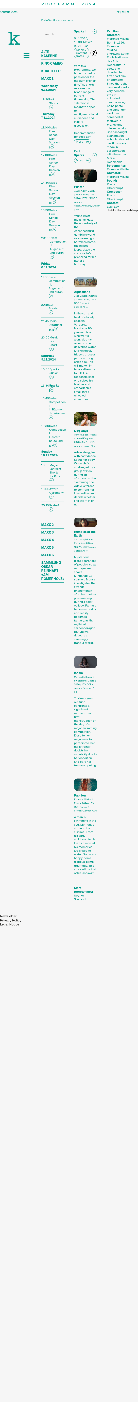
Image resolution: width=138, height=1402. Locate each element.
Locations (66, 20)
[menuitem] (8, 916)
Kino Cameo (52, 63)
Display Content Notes (81, 53)
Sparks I (79, 895)
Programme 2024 (69, 4)
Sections (54, 20)
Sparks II (80, 899)
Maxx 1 (47, 78)
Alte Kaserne (49, 54)
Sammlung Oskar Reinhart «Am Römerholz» (52, 570)
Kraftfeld (51, 71)
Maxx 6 (47, 555)
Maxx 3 (47, 532)
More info (82, 141)
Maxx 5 (47, 547)
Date (44, 20)
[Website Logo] (14, 38)
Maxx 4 (47, 540)
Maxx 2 (47, 525)
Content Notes (9, 12)
